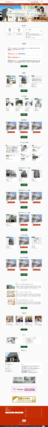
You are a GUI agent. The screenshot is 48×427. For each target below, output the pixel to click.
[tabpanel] (24, 13)
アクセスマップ (26, 414)
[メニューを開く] (41, 4)
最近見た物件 (20, 34)
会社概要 (30, 4)
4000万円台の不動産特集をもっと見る (24, 229)
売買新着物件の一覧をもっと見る (24, 90)
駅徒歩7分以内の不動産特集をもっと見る (24, 274)
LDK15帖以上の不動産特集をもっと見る (24, 252)
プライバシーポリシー (24, 422)
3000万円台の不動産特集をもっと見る (24, 207)
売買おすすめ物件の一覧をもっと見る (24, 114)
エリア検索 (7, 29)
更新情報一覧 (24, 66)
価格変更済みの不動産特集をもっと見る (24, 137)
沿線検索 (12, 29)
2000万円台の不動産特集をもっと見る (24, 184)
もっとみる (24, 329)
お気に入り (10, 34)
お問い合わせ (36, 4)
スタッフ (25, 409)
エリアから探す (16, 4)
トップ (9, 4)
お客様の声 (26, 411)
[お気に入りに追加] (15, 76)
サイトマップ (28, 422)
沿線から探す (23, 4)
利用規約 (20, 422)
